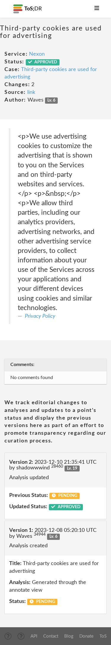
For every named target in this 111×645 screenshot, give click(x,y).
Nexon (37, 54)
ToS (103, 636)
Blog (68, 636)
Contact (50, 636)
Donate (86, 636)
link (31, 92)
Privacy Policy (40, 316)
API (33, 636)
